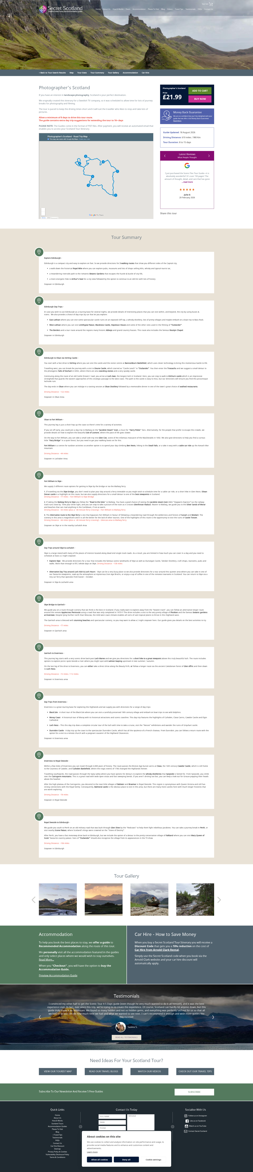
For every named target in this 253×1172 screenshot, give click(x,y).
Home (98, 9)
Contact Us (208, 9)
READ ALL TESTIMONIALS (126, 1037)
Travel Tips (179, 9)
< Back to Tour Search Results (52, 72)
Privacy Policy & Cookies (57, 1151)
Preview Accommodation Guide (58, 975)
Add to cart (200, 91)
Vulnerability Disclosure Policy (57, 1154)
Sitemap (57, 1149)
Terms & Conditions (57, 1157)
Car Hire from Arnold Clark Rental (157, 950)
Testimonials (190, 9)
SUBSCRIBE (194, 1092)
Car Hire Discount (57, 1146)
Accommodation (139, 9)
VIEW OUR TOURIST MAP (58, 1071)
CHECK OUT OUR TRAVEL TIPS (195, 1071)
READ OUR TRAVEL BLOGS (103, 1071)
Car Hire (145, 72)
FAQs (200, 9)
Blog (163, 9)
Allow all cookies (99, 1159)
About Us (106, 9)
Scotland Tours (57, 1123)
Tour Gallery (113, 72)
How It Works (118, 9)
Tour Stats (82, 72)
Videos (169, 9)
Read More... (46, 960)
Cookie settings (153, 1159)
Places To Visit (153, 9)
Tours (128, 9)
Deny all (126, 1159)
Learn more (92, 1152)
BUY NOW (200, 99)
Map (72, 72)
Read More (177, 121)
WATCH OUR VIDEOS (149, 1071)
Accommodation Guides (57, 1126)
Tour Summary (97, 72)
